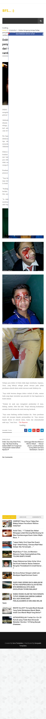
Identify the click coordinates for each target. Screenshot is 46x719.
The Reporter (23, 422)
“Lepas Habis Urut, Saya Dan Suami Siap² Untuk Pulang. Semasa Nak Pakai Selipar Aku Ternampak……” (28, 544)
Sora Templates (18, 643)
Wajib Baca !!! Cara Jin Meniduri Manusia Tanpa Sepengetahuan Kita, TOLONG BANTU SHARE (27, 554)
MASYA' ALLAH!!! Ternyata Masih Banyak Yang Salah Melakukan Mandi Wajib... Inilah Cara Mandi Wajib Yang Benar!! (28, 610)
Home (4, 30)
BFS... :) (8, 10)
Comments (36, 517)
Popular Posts (9, 517)
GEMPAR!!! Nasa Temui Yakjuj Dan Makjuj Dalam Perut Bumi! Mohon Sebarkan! (26, 523)
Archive (23, 517)
